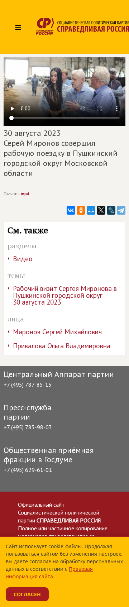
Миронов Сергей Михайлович (57, 332)
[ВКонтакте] (71, 210)
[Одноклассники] (81, 210)
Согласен (27, 594)
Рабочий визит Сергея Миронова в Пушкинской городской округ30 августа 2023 (65, 295)
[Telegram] (121, 210)
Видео (23, 258)
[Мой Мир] (91, 210)
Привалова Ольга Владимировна (61, 345)
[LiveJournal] (111, 210)
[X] (101, 210)
